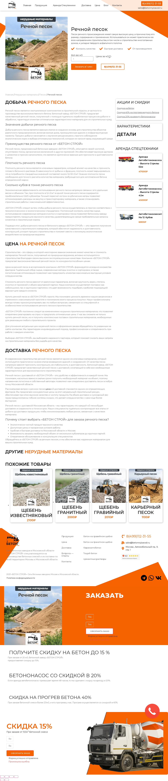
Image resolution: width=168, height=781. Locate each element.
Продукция (41, 5)
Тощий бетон (90, 553)
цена (48, 389)
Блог (106, 5)
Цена (97, 5)
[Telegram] (144, 578)
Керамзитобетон (92, 548)
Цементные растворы (94, 559)
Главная (27, 5)
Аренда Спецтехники (64, 5)
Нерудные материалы (26, 95)
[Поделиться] (7, 777)
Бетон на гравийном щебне (97, 536)
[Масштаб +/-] (16, 777)
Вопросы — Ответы (67, 554)
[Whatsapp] (151, 578)
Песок (42, 95)
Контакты (117, 5)
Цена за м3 (102, 56)
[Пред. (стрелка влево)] (2, 780)
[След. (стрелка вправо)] (7, 780)
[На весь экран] (11, 777)
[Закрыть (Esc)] (2, 777)
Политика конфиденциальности (21, 578)
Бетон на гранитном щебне (97, 542)
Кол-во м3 (77, 55)
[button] (99, 631)
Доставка (86, 5)
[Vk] (158, 578)
